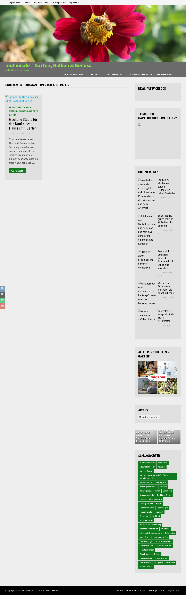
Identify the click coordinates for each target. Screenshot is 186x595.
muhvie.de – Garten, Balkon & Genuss (48, 65)
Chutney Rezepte (146, 503)
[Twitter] (172, 2)
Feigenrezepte (162, 507)
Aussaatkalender (146, 482)
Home (27, 2)
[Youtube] (168, 2)
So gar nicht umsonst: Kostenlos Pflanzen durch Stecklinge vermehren (166, 260)
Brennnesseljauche (147, 495)
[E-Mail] (179, 2)
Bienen (157, 491)
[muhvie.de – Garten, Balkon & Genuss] (93, 33)
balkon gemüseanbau (148, 486)
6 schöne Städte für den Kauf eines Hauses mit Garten (23, 123)
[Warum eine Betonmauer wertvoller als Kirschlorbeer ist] (147, 283)
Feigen (158, 503)
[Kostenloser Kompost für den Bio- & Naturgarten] (147, 311)
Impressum (74, 2)
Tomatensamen (161, 558)
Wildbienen (170, 562)
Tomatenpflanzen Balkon (150, 554)
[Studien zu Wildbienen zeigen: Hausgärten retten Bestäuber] (147, 180)
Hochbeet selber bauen (149, 529)
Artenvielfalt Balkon (147, 467)
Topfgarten (158, 562)
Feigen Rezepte (146, 512)
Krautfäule (165, 529)
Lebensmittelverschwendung (151, 533)
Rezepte (95, 74)
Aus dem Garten (146, 471)
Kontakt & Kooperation (55, 2)
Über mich (37, 2)
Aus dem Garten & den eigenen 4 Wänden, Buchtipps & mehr (23, 111)
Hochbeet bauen (146, 520)
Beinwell (163, 486)
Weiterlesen (17, 171)
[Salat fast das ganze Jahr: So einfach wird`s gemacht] (147, 216)
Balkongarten (161, 482)
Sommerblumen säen (159, 537)
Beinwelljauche (146, 491)
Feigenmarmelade (147, 507)
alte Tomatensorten (147, 462)
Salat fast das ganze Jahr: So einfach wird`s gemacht (165, 220)
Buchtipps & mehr (164, 495)
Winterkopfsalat (146, 566)
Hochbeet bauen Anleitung (150, 524)
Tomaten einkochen (163, 541)
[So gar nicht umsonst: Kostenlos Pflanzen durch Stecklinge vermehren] (147, 252)
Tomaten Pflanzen (164, 545)
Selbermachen (164, 74)
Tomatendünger (146, 541)
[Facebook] (165, 2)
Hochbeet (156, 516)
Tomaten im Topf (146, 545)
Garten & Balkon (73, 74)
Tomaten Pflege (146, 558)
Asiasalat (161, 467)
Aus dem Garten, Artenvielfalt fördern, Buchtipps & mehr (155, 476)
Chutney (143, 499)
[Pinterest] (176, 2)
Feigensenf (159, 512)
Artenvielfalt (162, 462)
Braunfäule (167, 491)
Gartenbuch (144, 516)
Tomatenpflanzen (147, 550)
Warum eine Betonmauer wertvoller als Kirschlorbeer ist (166, 288)
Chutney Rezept (155, 499)
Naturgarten (114, 74)
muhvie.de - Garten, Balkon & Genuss (41, 590)
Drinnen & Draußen (141, 74)
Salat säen (144, 537)
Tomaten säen (145, 562)
